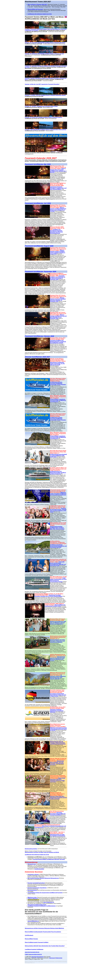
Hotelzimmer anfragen (33, 874)
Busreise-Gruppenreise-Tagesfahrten (37, 887)
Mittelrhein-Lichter (32, 897)
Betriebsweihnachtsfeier (31, 848)
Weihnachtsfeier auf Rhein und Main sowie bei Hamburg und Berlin (42, 852)
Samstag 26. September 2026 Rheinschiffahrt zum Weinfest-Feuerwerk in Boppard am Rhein (46, 66)
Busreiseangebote (32, 890)
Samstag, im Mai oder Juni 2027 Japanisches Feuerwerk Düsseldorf (42, 84)
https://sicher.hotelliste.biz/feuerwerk (37, 904)
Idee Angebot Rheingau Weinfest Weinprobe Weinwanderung (43, 878)
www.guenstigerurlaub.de (35, 954)
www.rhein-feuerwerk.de (37, 956)
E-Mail (26, 954)
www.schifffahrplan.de (33, 921)
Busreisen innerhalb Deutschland (36, 882)
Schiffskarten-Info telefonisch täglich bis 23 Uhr (40, 14)
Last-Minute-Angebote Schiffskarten (34, 949)
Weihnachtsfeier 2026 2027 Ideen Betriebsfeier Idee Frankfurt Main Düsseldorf (44, 945)
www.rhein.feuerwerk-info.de (32, 952)
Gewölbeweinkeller (39, 869)
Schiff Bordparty (29, 935)
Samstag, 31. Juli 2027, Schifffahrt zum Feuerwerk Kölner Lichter (41, 106)
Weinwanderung (32, 864)
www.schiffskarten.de (48, 902)
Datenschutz (59, 958)
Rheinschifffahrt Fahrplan (31, 938)
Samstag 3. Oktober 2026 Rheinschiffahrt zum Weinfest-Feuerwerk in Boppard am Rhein (45, 79)
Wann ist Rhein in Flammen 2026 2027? (37, 4)
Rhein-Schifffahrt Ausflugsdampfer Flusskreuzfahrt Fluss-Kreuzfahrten (43, 931)
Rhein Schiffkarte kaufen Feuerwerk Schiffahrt (36, 942)
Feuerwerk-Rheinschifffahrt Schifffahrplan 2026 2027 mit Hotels (49, 859)
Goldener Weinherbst (33, 898)
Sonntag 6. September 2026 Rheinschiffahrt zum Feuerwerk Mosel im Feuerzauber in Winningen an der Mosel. (46, 30)
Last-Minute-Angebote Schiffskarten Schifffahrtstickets (42, 906)
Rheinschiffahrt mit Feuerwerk (35, 9)
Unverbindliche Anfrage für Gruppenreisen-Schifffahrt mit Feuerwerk (45, 892)
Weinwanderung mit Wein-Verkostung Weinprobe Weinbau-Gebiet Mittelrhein (44, 928)
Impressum (52, 958)
